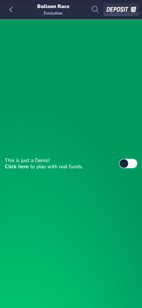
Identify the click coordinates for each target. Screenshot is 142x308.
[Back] (10, 9)
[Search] (95, 9)
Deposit (117, 9)
